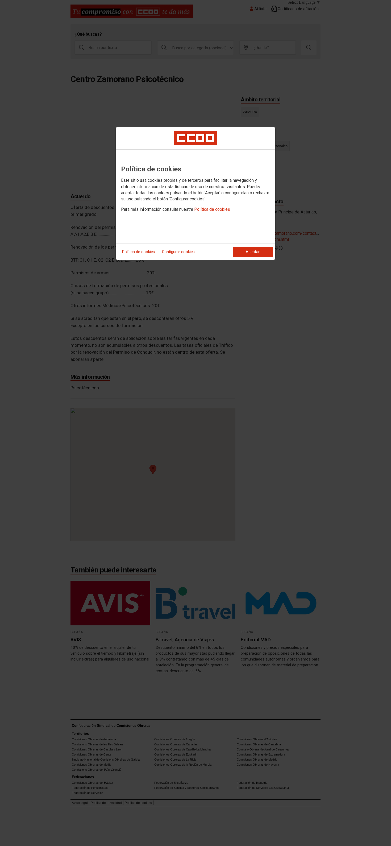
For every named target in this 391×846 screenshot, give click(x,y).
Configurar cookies (178, 252)
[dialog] (195, 193)
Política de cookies (212, 209)
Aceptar (253, 252)
